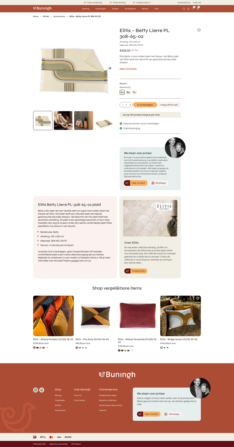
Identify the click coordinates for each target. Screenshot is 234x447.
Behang (85, 8)
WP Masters (76, 444)
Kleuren (123, 83)
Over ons (197, 2)
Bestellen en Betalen (108, 400)
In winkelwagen (145, 104)
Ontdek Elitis (138, 270)
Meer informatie (128, 68)
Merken (145, 8)
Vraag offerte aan (169, 104)
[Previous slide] (37, 68)
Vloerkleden (100, 8)
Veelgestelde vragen (108, 395)
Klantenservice (183, 2)
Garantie (102, 410)
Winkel (46, 16)
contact (75, 260)
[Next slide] (110, 68)
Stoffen (115, 8)
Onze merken (79, 400)
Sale (156, 8)
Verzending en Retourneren (110, 405)
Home (35, 16)
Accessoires (130, 8)
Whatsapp (160, 182)
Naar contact (138, 182)
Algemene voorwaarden (58, 444)
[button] (42, 120)
